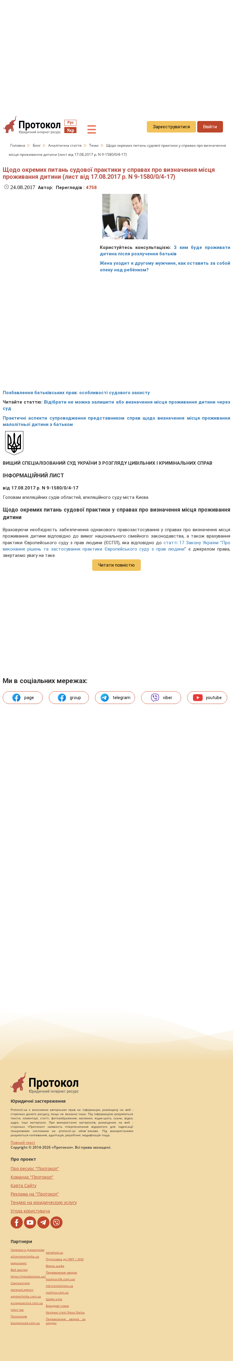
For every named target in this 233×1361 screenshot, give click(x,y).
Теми (94, 145)
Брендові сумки (57, 1306)
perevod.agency (22, 1290)
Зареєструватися (171, 126)
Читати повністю (116, 565)
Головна (18, 145)
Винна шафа (55, 1266)
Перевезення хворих (61, 1272)
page (29, 697)
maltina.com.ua (57, 1292)
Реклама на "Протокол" (35, 1194)
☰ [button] (91, 129)
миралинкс (19, 1263)
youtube (214, 697)
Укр (70, 130)
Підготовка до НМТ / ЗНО (65, 1259)
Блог (37, 145)
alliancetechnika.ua (25, 1256)
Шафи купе (54, 1299)
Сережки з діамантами (27, 1250)
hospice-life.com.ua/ (60, 1279)
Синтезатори (20, 1283)
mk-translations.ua (59, 1286)
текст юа (17, 1310)
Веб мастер (19, 1270)
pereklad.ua (54, 1253)
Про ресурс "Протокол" (35, 1168)
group (75, 697)
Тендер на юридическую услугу (44, 1202)
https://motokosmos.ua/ (28, 1276)
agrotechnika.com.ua (26, 1296)
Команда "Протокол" (32, 1177)
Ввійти (210, 126)
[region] (116, 54)
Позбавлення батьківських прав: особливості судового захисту (76, 392)
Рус (70, 122)
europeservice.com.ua (27, 1303)
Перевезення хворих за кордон (66, 1321)
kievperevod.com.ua (25, 1323)
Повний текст (23, 1142)
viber (167, 697)
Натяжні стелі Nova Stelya (65, 1312)
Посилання (19, 1316)
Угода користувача (30, 1211)
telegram (121, 697)
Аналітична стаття (65, 145)
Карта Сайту (23, 1185)
